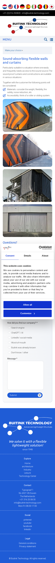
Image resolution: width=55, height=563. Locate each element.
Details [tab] (27, 255)
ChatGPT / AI (17, 333)
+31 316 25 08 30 (27, 499)
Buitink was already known (23, 347)
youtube (27, 523)
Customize (25, 313)
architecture (27, 466)
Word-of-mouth (18, 342)
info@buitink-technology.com (35, 13)
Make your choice (14, 50)
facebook (27, 526)
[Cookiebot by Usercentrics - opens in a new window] (39, 248)
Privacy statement (27, 546)
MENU (7, 39)
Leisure (27, 473)
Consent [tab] (10, 255)
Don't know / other (19, 352)
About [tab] (45, 255)
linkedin (27, 529)
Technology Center (27, 476)
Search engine (17, 328)
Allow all (27, 304)
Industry (27, 470)
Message (12, 358)
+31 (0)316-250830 (12, 13)
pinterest (28, 520)
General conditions (27, 543)
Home (27, 463)
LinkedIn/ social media (21, 338)
